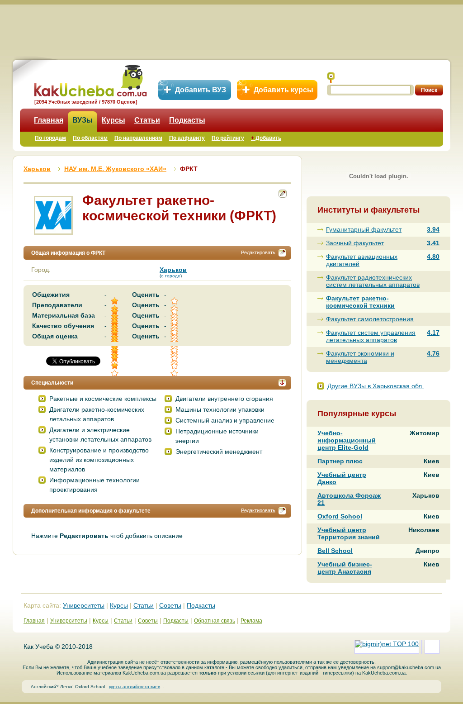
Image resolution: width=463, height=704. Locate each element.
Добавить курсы (283, 90)
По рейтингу (228, 138)
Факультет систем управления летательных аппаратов (371, 336)
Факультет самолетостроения (370, 319)
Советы (170, 605)
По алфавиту (187, 138)
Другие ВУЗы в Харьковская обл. (375, 386)
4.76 (433, 353)
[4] (115, 358)
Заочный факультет (355, 243)
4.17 (433, 332)
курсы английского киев (134, 686)
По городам (50, 138)
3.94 (433, 229)
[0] (175, 358)
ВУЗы (82, 120)
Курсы (113, 120)
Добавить (266, 138)
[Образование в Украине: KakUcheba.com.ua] (90, 79)
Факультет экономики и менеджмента (360, 357)
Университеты (83, 605)
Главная (48, 120)
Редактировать (258, 252)
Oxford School (339, 516)
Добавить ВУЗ (200, 90)
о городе (170, 275)
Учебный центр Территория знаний (348, 533)
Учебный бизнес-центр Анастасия (344, 568)
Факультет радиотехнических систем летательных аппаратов (373, 281)
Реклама (251, 621)
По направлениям (138, 138)
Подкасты (187, 120)
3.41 (433, 243)
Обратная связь (214, 621)
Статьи (147, 120)
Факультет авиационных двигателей (361, 260)
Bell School (335, 550)
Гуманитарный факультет (364, 229)
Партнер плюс (340, 461)
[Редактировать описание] (282, 253)
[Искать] (331, 77)
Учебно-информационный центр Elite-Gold (346, 440)
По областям (90, 138)
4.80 (433, 256)
